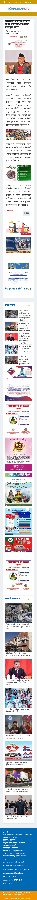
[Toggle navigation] (4, 14)
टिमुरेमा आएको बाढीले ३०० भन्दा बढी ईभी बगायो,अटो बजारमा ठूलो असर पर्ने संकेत (25, 316)
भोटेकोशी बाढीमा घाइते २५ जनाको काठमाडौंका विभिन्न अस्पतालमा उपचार (24, 327)
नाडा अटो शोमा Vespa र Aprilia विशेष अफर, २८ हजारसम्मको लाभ (24, 360)
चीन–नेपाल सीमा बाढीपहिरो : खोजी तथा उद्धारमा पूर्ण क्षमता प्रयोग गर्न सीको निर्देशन (24, 339)
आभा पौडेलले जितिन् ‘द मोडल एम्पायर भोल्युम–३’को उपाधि (25, 348)
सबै (29, 290)
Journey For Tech (25, 898)
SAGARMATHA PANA (15, 31)
